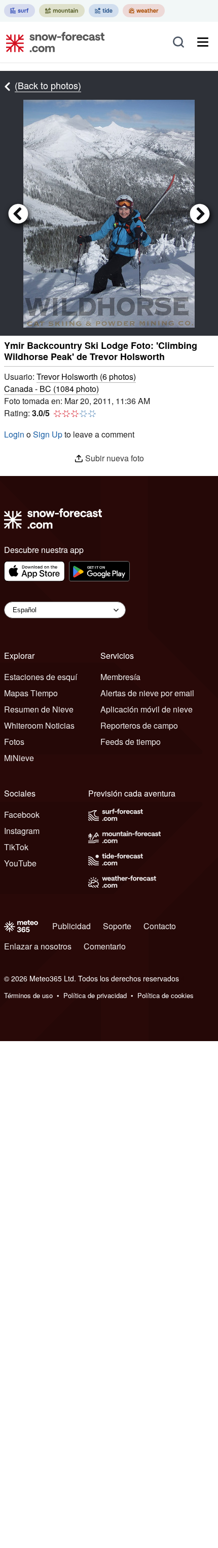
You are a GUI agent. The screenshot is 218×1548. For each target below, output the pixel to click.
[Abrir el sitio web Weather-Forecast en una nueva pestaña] (144, 10)
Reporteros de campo (139, 725)
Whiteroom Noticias (39, 725)
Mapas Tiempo (31, 693)
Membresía (120, 677)
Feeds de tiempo (130, 741)
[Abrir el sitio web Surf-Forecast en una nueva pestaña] (19, 10)
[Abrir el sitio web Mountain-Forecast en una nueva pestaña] (62, 10)
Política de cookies (165, 995)
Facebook (22, 814)
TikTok (16, 847)
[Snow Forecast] (52, 42)
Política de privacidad (95, 995)
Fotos (14, 741)
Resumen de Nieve (39, 709)
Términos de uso (28, 995)
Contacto (159, 926)
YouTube (20, 863)
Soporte (117, 926)
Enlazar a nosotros (37, 946)
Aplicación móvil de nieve (146, 709)
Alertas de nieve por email (147, 693)
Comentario (105, 946)
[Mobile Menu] (203, 42)
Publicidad (71, 926)
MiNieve (19, 758)
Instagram (22, 831)
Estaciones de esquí (40, 677)
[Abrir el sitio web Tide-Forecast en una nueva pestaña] (104, 10)
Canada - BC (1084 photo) (51, 388)
